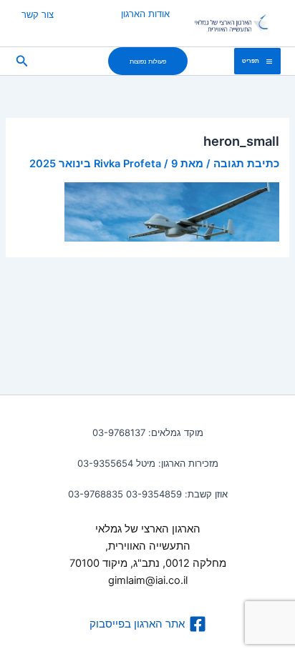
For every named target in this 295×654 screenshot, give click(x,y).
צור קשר (37, 14)
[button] (148, 61)
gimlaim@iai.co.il (148, 580)
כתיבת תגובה (246, 163)
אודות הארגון (145, 13)
